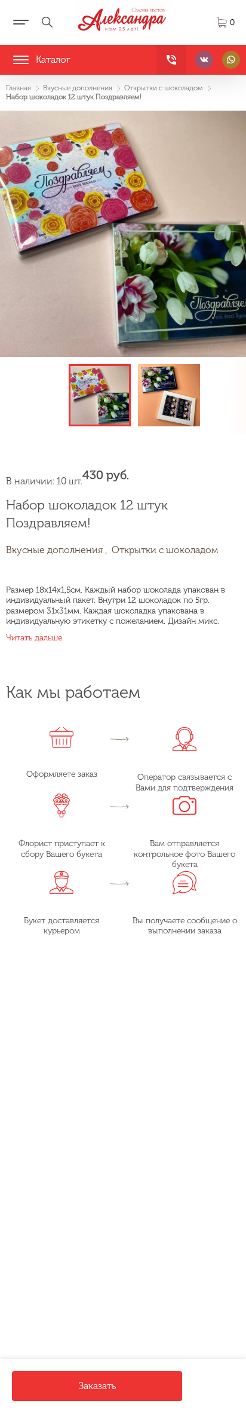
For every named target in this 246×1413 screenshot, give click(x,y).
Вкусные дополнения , (56, 550)
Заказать (97, 1385)
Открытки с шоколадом (165, 550)
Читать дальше (34, 638)
